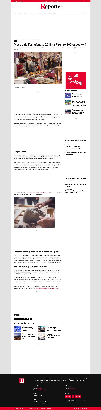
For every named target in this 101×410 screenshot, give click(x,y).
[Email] (31, 319)
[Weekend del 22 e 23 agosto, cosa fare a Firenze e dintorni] (17, 329)
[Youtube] (79, 396)
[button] (84, 13)
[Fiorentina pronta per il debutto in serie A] (68, 95)
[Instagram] (82, 1)
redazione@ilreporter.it (41, 389)
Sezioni (18, 39)
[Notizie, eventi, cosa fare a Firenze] (50, 6)
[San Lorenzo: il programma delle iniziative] (41, 336)
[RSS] (84, 1)
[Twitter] (86, 1)
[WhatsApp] (24, 319)
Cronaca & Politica (68, 189)
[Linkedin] (21, 319)
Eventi (22, 39)
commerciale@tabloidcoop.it (74, 389)
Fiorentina (74, 93)
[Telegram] (27, 319)
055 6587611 (40, 388)
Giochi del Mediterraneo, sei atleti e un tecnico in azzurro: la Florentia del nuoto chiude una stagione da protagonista (79, 104)
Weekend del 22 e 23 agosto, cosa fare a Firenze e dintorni (29, 329)
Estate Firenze (49, 334)
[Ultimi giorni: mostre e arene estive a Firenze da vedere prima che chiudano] (41, 329)
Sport (73, 100)
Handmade (22, 315)
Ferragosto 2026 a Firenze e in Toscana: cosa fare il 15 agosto (29, 336)
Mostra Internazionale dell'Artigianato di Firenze (47, 288)
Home (15, 39)
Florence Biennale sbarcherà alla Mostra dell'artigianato (40, 192)
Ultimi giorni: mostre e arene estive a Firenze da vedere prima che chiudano (53, 329)
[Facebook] (79, 1)
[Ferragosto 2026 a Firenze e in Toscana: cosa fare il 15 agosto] (17, 336)
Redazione (17, 87)
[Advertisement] (50, 27)
